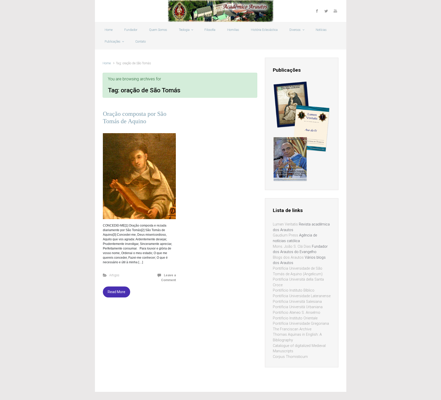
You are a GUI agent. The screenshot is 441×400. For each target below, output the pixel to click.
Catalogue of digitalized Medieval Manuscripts (299, 349)
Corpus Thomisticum (290, 357)
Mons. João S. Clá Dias (292, 246)
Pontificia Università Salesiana (297, 301)
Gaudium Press (285, 235)
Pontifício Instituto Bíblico (293, 290)
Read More (116, 292)
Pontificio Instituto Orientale (295, 318)
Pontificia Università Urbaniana (298, 307)
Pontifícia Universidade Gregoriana (301, 323)
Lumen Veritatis (285, 224)
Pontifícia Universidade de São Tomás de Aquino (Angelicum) (298, 271)
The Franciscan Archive (292, 329)
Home (107, 63)
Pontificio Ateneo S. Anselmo (296, 312)
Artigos (114, 275)
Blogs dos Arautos (288, 257)
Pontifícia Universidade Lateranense (301, 296)
